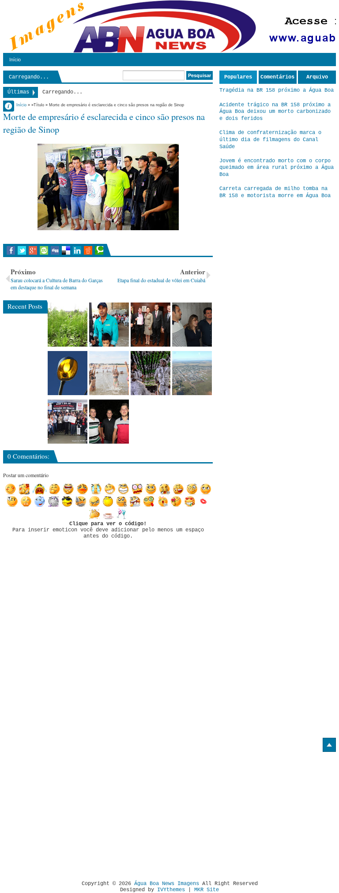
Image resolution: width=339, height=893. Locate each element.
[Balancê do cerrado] (150, 373)
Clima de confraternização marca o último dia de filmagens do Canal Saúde (270, 139)
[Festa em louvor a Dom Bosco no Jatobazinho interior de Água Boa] (109, 325)
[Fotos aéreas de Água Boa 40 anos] (192, 373)
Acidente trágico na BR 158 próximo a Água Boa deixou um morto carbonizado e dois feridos (275, 112)
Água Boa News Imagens (166, 884)
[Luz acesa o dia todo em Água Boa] (67, 373)
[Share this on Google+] (33, 250)
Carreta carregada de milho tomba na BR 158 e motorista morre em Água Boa (275, 192)
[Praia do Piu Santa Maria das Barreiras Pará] (109, 373)
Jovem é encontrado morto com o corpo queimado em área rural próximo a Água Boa (276, 168)
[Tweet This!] (22, 250)
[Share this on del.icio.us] (66, 250)
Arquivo (317, 77)
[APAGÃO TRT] (67, 422)
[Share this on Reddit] (88, 250)
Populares (238, 77)
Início (15, 59)
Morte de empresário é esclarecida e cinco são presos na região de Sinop (104, 122)
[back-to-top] (329, 745)
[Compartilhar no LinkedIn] (77, 250)
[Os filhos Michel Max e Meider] (109, 422)
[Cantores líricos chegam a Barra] (192, 325)
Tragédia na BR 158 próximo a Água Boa (276, 90)
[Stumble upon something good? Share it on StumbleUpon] (44, 250)
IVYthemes (171, 890)
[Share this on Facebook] (11, 250)
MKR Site (206, 890)
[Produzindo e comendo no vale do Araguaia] (67, 325)
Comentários (277, 77)
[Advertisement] (77, 812)
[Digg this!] (55, 250)
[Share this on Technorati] (99, 250)
